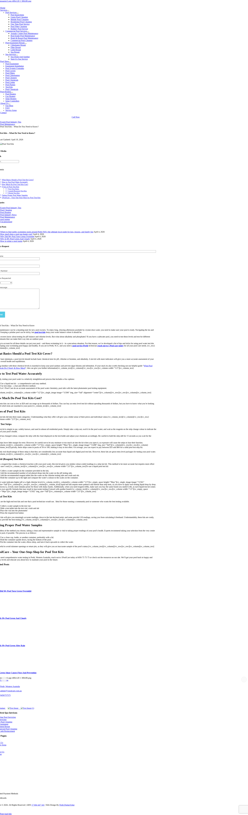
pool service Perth (80, 346)
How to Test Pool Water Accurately (15, 182)
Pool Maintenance (7, 217)
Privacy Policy (18, 809)
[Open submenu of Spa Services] (17, 55)
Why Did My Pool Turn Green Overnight (17, 236)
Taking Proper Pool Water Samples (15, 195)
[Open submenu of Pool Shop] (10, 62)
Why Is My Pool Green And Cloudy (15, 239)
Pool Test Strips (13, 189)
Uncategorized (6, 222)
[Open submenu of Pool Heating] (12, 92)
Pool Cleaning (6, 210)
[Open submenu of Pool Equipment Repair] (26, 43)
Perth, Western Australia (10, 686)
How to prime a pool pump (11, 241)
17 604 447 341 (38, 805)
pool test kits (40, 332)
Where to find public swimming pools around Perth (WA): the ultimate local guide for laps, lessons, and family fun (46, 232)
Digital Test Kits (14, 193)
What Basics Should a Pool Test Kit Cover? (18, 180)
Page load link (6, 814)
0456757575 (5, 695)
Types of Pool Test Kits (10, 187)
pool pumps (5, 219)
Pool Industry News (8, 215)
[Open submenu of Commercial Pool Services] (28, 31)
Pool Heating (5, 212)
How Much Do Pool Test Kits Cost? (15, 184)
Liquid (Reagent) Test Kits (17, 191)
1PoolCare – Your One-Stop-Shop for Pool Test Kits (21, 198)
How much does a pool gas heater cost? (16, 234)
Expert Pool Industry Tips (10, 208)
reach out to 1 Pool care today (110, 346)
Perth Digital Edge (67, 805)
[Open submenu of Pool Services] (18, 13)
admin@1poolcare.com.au (11, 691)
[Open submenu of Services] (8, 10)
